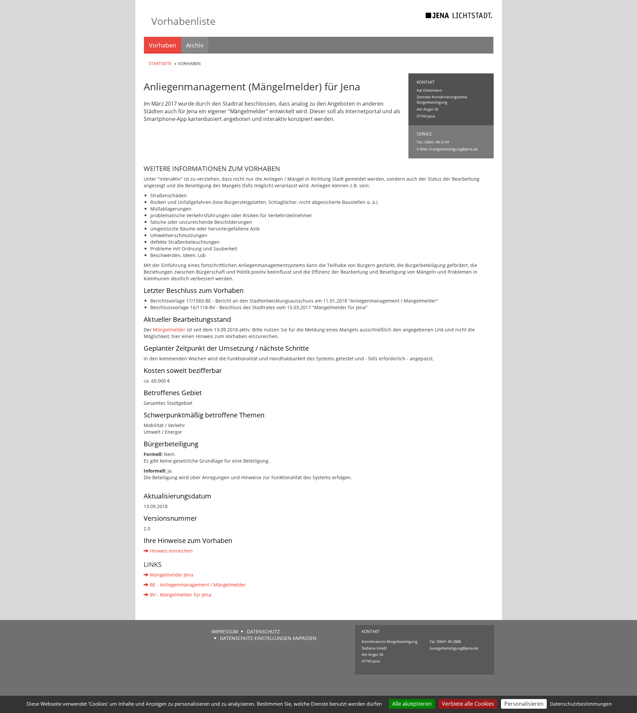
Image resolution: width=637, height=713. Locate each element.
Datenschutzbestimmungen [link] (581, 704)
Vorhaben (162, 45)
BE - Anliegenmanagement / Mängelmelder (198, 584)
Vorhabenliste (183, 21)
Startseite (160, 63)
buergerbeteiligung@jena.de (453, 148)
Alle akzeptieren (412, 703)
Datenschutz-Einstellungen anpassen (268, 638)
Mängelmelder (169, 329)
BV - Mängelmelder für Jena (180, 594)
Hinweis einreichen (171, 551)
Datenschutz (263, 631)
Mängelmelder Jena (171, 575)
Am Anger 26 (372, 654)
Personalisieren (523, 703)
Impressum (224, 631)
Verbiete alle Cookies (468, 703)
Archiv (194, 45)
